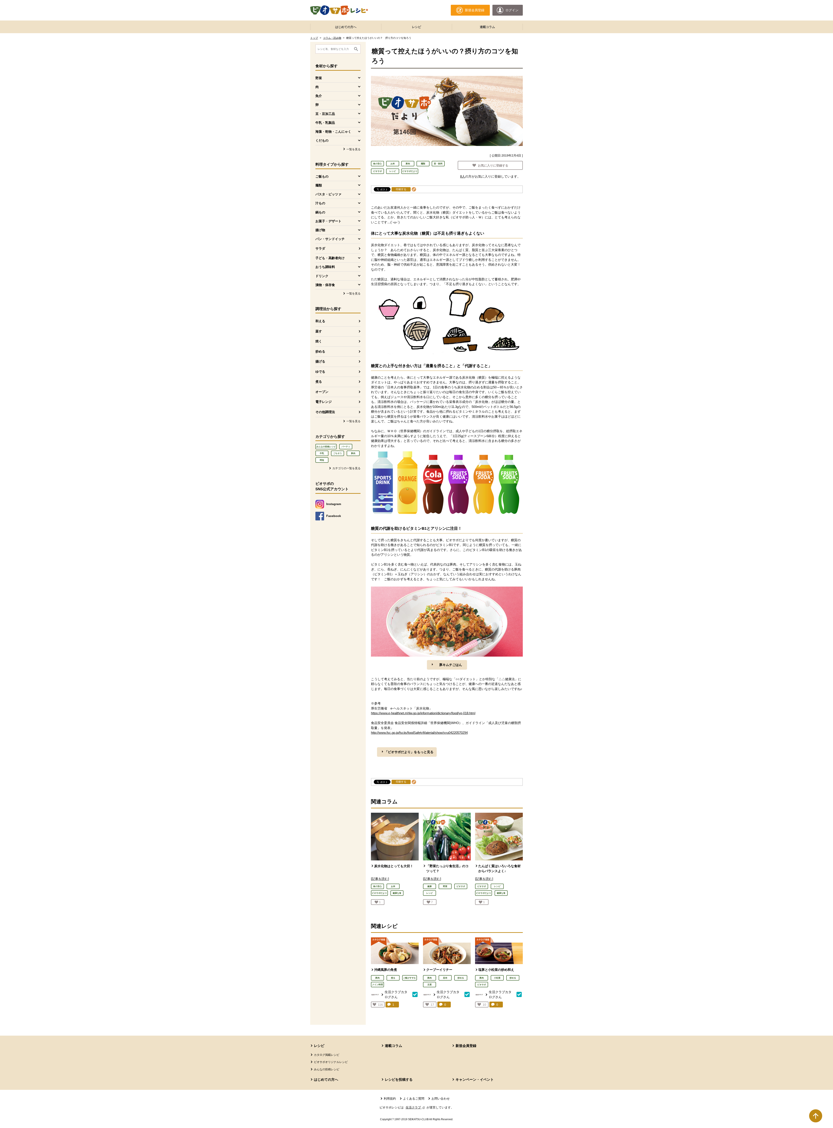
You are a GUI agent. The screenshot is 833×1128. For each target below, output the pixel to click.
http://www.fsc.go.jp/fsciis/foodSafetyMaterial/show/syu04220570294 (419, 732)
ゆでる (320, 371)
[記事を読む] (380, 879)
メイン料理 (377, 984)
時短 (322, 460)
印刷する (401, 189)
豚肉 (353, 453)
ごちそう (337, 453)
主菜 (429, 984)
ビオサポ (377, 171)
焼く (318, 341)
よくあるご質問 (413, 1098)
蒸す (318, 331)
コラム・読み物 (332, 37)
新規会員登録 (466, 1046)
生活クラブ (416, 1107)
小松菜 (497, 978)
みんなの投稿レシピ (326, 446)
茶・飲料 (438, 163)
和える (320, 321)
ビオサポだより (409, 171)
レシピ (416, 27)
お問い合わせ (440, 1098)
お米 (392, 163)
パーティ (345, 446)
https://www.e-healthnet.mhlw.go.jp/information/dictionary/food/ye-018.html (423, 713)
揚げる (320, 361)
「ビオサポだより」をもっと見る (409, 752)
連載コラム (487, 27)
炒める (320, 351)
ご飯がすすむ (409, 978)
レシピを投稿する (399, 1079)
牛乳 (322, 453)
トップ (314, 37)
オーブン (321, 392)
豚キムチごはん (450, 665)
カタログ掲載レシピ (326, 1054)
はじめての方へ (345, 27)
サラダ (320, 248)
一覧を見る (353, 149)
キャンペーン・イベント (475, 1079)
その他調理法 (325, 412)
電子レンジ (323, 402)
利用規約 (390, 1098)
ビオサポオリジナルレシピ (331, 1062)
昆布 (445, 978)
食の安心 (377, 163)
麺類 (423, 163)
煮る (318, 381)
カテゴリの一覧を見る (346, 468)
